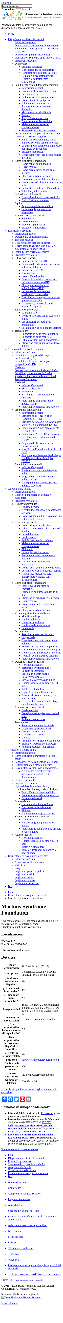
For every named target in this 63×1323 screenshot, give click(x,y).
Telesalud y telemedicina (35, 191)
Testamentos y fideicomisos (36, 667)
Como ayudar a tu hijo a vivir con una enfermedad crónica (42, 517)
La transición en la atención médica (40, 188)
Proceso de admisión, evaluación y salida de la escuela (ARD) (40, 281)
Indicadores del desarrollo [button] (28, 194)
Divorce (26, 737)
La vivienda (28, 628)
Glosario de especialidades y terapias (41, 179)
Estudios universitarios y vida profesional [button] (36, 789)
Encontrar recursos (31, 94)
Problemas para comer (33, 224)
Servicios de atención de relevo (38, 634)
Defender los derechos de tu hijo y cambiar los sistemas (40, 703)
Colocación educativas (33, 276)
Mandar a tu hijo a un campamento (40, 646)
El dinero (26, 810)
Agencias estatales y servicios (30, 862)
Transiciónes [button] (21, 330)
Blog (17, 868)
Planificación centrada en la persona (40, 597)
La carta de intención (33, 670)
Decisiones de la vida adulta (36, 807)
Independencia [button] (22, 801)
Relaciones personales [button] (26, 309)
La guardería (28, 637)
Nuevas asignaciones (33, 622)
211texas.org (48, 1113)
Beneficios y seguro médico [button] (29, 464)
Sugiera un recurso (25, 880)
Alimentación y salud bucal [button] (29, 215)
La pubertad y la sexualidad (36, 728)
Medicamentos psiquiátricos (36, 112)
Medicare (20, 367)
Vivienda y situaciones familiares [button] (32, 613)
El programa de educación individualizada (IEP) (35, 287)
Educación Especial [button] (25, 258)
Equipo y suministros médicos (37, 206)
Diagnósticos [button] (22, 63)
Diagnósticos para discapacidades (32, 54)
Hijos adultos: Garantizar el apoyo (33, 786)
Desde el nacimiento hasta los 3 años (41, 197)
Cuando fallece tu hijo (33, 731)
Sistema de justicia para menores (39, 130)
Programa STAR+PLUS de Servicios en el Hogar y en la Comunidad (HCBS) (41, 437)
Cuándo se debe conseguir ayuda (39, 91)
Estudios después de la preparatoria (40, 339)
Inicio (11, 892)
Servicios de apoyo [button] (25, 631)
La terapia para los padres (35, 552)
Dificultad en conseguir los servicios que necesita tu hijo (41, 299)
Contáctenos (14, 1187)
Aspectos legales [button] (23, 834)
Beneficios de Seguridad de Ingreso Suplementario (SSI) (33, 357)
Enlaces (12, 1242)
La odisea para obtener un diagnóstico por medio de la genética (42, 147)
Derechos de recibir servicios (37, 121)
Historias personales (25, 780)
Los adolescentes (30, 534)
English (5, 2)
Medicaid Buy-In (31, 388)
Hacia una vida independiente (37, 804)
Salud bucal (28, 218)
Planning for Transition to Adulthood (41, 740)
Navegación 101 (17, 1231)
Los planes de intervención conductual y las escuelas (36, 293)
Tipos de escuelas (24, 239)
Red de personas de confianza (37, 540)
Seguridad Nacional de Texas (23, 1210)
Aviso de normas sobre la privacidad (27, 1225)
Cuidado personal (31, 506)
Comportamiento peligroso (36, 100)
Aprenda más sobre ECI (35, 1131)
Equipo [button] (19, 203)
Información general (25, 42)
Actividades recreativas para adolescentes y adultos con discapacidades (36, 576)
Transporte (27, 391)
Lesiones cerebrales (32, 66)
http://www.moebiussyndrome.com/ (40, 1059)
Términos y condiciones (20, 1248)
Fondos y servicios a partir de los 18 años (36, 370)
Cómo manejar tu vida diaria (37, 525)
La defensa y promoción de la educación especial (37, 305)
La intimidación (30, 312)
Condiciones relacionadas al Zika (39, 72)
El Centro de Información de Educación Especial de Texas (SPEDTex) (31, 1136)
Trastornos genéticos (32, 151)
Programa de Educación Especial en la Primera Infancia (41, 265)
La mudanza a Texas (32, 734)
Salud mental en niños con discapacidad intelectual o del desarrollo (37, 106)
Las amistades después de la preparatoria (36, 767)
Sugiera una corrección (27, 883)
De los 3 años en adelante (35, 200)
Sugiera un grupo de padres (29, 871)
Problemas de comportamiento (38, 97)
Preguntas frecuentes (26, 60)
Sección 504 (28, 273)
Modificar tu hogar (31, 616)
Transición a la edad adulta (22, 1170)
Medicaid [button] (20, 382)
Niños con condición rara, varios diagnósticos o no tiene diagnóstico (40, 141)
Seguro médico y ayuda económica (26, 1164)
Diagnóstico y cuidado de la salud (26, 1158)
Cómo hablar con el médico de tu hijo (41, 567)
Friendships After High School (38, 746)
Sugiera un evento (24, 877)
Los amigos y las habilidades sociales (41, 327)
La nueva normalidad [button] (26, 503)
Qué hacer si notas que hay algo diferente (36, 45)
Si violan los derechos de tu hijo (38, 679)
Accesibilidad (15, 1205)
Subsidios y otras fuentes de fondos (33, 373)
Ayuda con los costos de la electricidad (35, 376)
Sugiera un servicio (25, 874)
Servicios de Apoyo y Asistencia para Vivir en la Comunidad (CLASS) (41, 423)
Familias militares (31, 619)
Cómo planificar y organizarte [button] (30, 160)
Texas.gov (13, 1254)
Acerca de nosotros (18, 1182)
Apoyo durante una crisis (35, 118)
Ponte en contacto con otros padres (19, 1149)
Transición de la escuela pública (38, 792)
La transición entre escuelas (36, 336)
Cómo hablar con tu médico (36, 163)
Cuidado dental (30, 221)
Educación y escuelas (19, 1161)
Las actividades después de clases (32, 242)
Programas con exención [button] (28, 409)
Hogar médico (29, 166)
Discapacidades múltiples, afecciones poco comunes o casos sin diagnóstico (37, 135)
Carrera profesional (32, 798)
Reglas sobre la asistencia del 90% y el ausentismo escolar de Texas (35, 247)
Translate (26, 9)
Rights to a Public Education (37, 692)
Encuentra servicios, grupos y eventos (28, 895)
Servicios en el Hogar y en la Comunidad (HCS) (37, 417)
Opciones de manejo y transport (38, 813)
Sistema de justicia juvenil (35, 673)
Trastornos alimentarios (34, 227)
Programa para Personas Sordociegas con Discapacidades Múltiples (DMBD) (41, 458)
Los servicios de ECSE (34, 270)
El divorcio (27, 549)
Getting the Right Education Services (41, 652)
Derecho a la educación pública (31, 236)
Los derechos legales (33, 676)
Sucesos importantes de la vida (38, 725)
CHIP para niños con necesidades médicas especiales (39, 484)
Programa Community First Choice (40, 406)
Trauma (26, 115)
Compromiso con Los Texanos (24, 1193)
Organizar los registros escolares (32, 251)
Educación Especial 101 (34, 261)
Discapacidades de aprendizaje (38, 69)
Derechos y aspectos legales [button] (29, 661)
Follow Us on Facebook (35, 1274)
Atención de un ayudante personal (40, 655)
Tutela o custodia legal (33, 689)
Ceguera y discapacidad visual (38, 75)
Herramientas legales (33, 664)
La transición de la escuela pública (40, 333)
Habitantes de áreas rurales (36, 625)
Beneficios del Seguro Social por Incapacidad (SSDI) (32, 363)
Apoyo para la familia (19, 1167)
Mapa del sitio (15, 1236)
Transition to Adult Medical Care (39, 743)
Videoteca (20, 865)
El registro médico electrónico (37, 176)
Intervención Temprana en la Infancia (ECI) (38, 57)
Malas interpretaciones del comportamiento (35, 126)
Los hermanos (29, 537)
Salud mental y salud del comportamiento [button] (36, 84)
